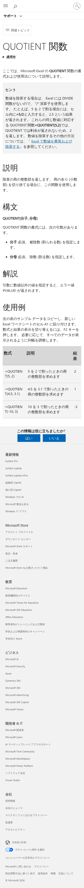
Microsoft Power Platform (19, 765)
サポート (11, 15)
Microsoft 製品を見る (17, 504)
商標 (53, 873)
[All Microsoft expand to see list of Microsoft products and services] (5, 6)
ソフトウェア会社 (15, 773)
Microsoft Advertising (17, 695)
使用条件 (43, 873)
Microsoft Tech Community (19, 751)
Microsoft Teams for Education (22, 602)
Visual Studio (12, 780)
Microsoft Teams (14, 709)
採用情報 (10, 800)
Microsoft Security (15, 666)
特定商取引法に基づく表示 (20, 873)
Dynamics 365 (13, 680)
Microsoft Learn (13, 737)
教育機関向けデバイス (17, 595)
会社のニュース (14, 808)
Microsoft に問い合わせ (18, 866)
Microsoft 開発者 (14, 730)
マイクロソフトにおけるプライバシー (26, 815)
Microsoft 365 (12, 687)
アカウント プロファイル (19, 532)
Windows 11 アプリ (16, 511)
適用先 (10, 57)
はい (28, 438)
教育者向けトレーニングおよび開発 (25, 624)
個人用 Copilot (13, 489)
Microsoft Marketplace (17, 758)
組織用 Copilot (13, 482)
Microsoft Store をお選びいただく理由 (26, 567)
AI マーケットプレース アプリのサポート (28, 744)
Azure (8, 673)
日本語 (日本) (19, 842)
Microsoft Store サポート (19, 546)
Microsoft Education (16, 588)
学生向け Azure (13, 638)
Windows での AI (14, 497)
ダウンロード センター (18, 539)
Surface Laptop (13, 468)
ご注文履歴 (11, 560)
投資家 (9, 822)
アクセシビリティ (15, 829)
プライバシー (41, 866)
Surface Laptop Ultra (16, 475)
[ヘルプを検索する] (15, 5)
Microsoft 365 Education (18, 609)
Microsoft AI (12, 659)
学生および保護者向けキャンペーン (25, 631)
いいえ (54, 438)
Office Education (14, 617)
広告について (65, 873)
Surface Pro (11, 461)
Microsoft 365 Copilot (17, 702)
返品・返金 (11, 553)
